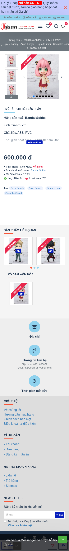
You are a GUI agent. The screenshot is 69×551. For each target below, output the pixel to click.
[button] (24, 76)
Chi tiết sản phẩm (28, 109)
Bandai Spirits (38, 170)
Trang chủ (14, 40)
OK (62, 539)
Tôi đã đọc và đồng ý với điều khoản (28, 523)
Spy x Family (53, 39)
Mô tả (9, 109)
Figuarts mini (53, 188)
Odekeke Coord (13, 193)
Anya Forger (35, 188)
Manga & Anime (33, 39)
